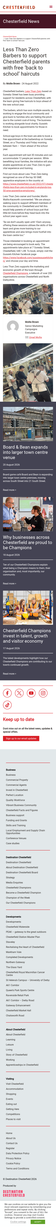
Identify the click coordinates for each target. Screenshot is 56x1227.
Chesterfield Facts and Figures (22, 810)
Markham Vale (13, 952)
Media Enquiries (14, 882)
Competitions (13, 1114)
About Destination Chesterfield (22, 867)
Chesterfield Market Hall (18, 1010)
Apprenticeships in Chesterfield (22, 1064)
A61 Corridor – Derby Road (20, 1000)
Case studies (12, 843)
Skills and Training (16, 825)
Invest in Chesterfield (17, 790)
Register (10, 1148)
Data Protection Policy (17, 1153)
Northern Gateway (15, 962)
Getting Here (12, 1109)
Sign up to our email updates (21, 738)
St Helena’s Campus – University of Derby (28, 980)
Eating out (11, 1104)
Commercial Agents (16, 785)
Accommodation (14, 1089)
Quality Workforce (15, 800)
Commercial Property (17, 780)
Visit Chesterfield (15, 1083)
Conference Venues (16, 838)
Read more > (9, 490)
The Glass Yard (14, 967)
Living (9, 1049)
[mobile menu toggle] (51, 7)
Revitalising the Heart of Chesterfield (25, 947)
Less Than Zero (33, 91)
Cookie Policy (13, 1163)
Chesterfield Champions (15, 273)
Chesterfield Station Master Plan (23, 937)
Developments (13, 921)
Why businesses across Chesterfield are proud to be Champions (27, 542)
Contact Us (11, 1143)
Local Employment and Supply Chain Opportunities (25, 832)
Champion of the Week (18, 897)
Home (9, 1133)
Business (11, 774)
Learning (10, 1039)
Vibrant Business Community (21, 805)
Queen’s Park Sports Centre (20, 990)
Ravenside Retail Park (17, 995)
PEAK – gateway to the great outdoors (26, 931)
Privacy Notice (13, 1158)
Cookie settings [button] (18, 1221)
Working (10, 1059)
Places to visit (13, 1119)
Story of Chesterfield (16, 1054)
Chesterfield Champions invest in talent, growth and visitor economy (27, 636)
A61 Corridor (12, 985)
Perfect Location (14, 795)
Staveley (10, 942)
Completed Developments (19, 957)
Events (9, 1099)
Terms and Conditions (17, 1168)
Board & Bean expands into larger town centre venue (25, 452)
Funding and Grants (16, 820)
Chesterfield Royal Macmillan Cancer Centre (25, 974)
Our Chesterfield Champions (20, 902)
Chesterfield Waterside (17, 926)
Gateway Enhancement (18, 1005)
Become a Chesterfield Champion (23, 892)
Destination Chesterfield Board (22, 872)
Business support (15, 815)
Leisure (10, 1044)
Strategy (10, 877)
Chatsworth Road (15, 1015)
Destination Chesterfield (19, 7)
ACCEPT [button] (37, 1222)
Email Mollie (35, 337)
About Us (11, 1138)
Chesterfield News (10, 37)
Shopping (11, 1094)
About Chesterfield (15, 1034)
